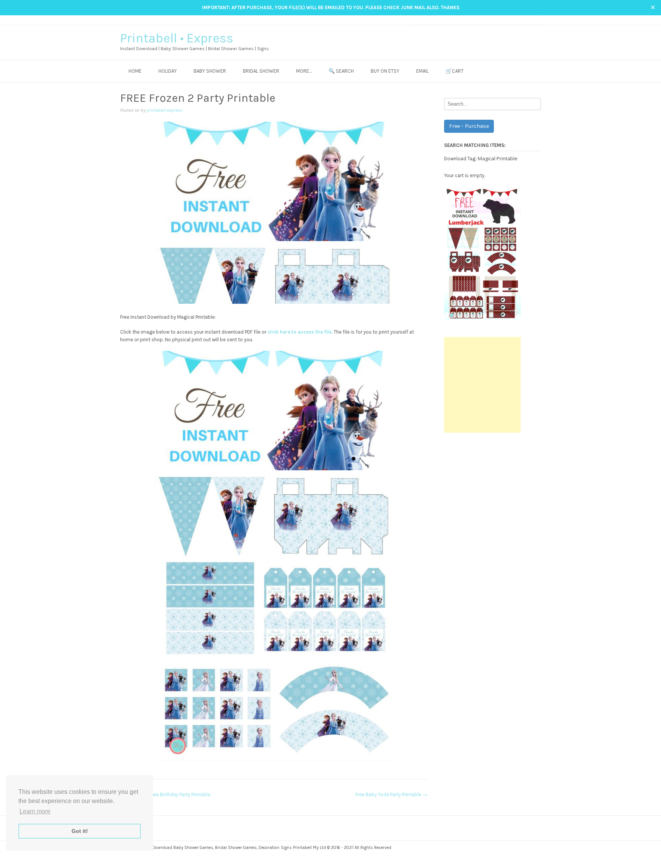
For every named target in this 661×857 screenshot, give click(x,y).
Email (422, 71)
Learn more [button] (35, 811)
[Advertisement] (482, 385)
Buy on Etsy (385, 71)
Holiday (167, 71)
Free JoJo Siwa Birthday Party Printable (165, 794)
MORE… (304, 71)
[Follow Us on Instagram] (522, 19)
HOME (135, 71)
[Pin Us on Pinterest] (530, 19)
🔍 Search (341, 71)
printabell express (164, 110)
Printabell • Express (176, 38)
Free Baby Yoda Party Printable (391, 794)
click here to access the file (299, 332)
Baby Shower (210, 71)
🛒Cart (455, 71)
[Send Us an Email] (508, 19)
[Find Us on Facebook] (515, 19)
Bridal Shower (261, 71)
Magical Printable (498, 158)
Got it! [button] (80, 831)
